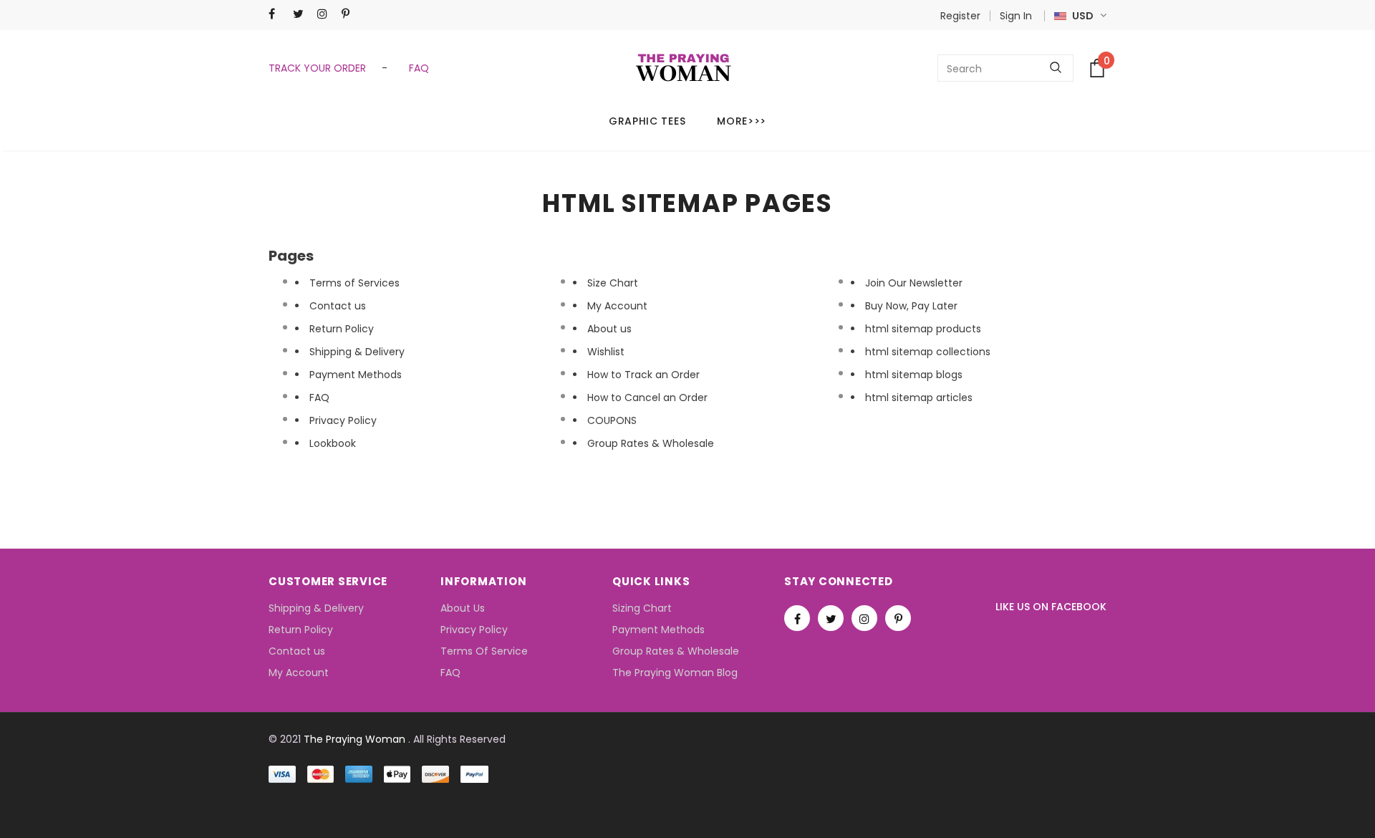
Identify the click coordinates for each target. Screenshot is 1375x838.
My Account (617, 306)
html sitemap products (923, 329)
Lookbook (332, 443)
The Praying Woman (354, 739)
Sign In (1016, 16)
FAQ (416, 68)
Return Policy (341, 329)
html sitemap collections (927, 352)
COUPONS (612, 420)
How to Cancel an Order (647, 397)
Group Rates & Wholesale (650, 443)
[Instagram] (326, 14)
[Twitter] (302, 14)
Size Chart (612, 283)
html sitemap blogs (913, 374)
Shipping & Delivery (357, 352)
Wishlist (605, 352)
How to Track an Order (643, 374)
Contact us (337, 306)
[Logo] (683, 68)
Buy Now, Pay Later (911, 306)
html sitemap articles (919, 397)
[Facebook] (277, 14)
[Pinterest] (351, 14)
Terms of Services (354, 283)
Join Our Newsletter (913, 283)
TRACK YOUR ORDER (319, 68)
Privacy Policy (343, 420)
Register (960, 16)
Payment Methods (355, 374)
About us (609, 329)
